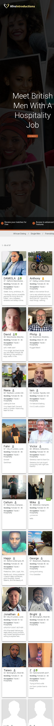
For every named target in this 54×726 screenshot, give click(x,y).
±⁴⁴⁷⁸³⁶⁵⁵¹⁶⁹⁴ (34, 516)
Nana (7, 390)
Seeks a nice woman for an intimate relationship (40, 292)
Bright (33, 614)
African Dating (19, 234)
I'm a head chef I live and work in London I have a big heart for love (13, 408)
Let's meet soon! (10, 348)
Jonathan (10, 614)
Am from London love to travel (38, 687)
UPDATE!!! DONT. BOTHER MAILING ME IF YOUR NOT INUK (14, 628)
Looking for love (9, 404)
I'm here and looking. (37, 404)
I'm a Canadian (35, 575)
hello (31, 519)
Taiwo (8, 670)
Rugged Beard (35, 348)
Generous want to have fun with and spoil (40, 460)
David (7, 334)
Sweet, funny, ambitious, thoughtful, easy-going (14, 292)
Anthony (35, 278)
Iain (32, 390)
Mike (33, 502)
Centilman (7, 463)
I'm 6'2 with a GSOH (37, 407)
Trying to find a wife (37, 684)
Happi (7, 558)
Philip (33, 334)
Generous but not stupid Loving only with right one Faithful (39, 464)
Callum (8, 502)
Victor (33, 446)
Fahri (7, 446)
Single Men (35, 234)
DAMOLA (10, 278)
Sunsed (6, 460)
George (34, 558)
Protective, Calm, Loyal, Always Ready (14, 572)
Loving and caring (36, 572)
